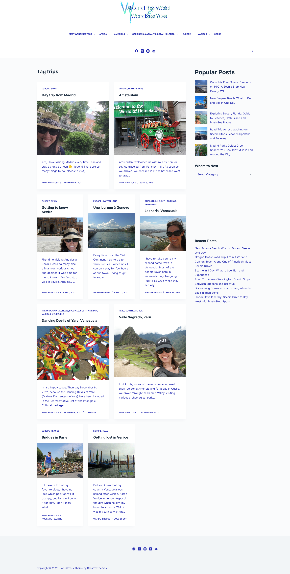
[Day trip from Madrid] (73, 128)
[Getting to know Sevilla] (60, 234)
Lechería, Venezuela (161, 211)
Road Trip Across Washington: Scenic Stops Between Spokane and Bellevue (230, 134)
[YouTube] (150, 548)
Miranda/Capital (51, 310)
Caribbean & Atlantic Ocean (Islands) (153, 34)
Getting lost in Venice (110, 437)
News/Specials (70, 310)
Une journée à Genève (111, 208)
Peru (121, 310)
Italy (105, 431)
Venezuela (151, 204)
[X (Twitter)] (142, 51)
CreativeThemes (97, 568)
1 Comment (91, 412)
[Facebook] (136, 51)
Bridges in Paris (54, 437)
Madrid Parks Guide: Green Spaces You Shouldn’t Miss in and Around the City (231, 150)
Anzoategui (151, 201)
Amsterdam (128, 95)
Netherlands (135, 88)
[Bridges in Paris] (60, 460)
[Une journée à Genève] (111, 230)
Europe (187, 34)
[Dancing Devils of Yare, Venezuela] (73, 353)
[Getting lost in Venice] (111, 460)
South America (167, 201)
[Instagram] (148, 51)
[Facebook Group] (153, 51)
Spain (54, 88)
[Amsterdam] (150, 128)
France (55, 431)
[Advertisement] (224, 208)
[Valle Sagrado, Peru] (150, 350)
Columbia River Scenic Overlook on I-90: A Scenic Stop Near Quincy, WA (230, 87)
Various (202, 34)
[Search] (252, 51)
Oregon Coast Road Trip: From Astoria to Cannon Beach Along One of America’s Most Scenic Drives (223, 261)
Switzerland (110, 201)
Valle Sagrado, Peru (135, 317)
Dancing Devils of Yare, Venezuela (69, 321)
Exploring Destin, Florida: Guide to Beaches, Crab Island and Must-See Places (230, 118)
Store (217, 34)
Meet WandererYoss (80, 34)
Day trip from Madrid (59, 95)
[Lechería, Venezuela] (163, 233)
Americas (119, 34)
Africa (103, 34)
